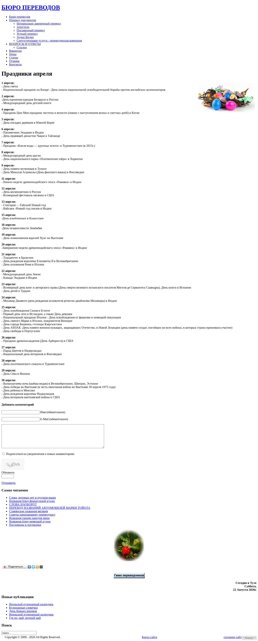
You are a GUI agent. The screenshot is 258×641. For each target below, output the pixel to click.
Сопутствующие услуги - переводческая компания (49, 40)
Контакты (15, 64)
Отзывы (14, 61)
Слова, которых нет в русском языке (32, 497)
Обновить (8, 472)
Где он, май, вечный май (25, 617)
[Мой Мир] (41, 566)
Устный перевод (27, 33)
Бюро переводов (19, 16)
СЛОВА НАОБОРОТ (23, 504)
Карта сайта (149, 637)
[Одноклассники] (37, 566)
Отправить (8, 482)
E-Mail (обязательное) (54, 419)
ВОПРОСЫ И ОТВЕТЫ (25, 44)
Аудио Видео (25, 37)
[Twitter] (33, 566)
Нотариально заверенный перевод (39, 23)
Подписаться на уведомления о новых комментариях (40, 454)
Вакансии (15, 50)
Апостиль (23, 27)
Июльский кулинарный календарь (31, 604)
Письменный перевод (31, 30)
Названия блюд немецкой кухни (30, 521)
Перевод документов (22, 20)
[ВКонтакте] (29, 566)
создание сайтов (234, 637)
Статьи (13, 57)
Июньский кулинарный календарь (31, 614)
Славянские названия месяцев (28, 511)
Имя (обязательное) (52, 412)
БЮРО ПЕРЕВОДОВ (31, 7)
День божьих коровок (23, 611)
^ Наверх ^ (249, 637)
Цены (12, 54)
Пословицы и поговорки (25, 524)
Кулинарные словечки (23, 607)
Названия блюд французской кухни (32, 501)
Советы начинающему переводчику (32, 514)
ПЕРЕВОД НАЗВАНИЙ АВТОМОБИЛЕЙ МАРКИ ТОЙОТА (49, 507)
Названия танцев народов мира (29, 518)
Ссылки (22, 47)
